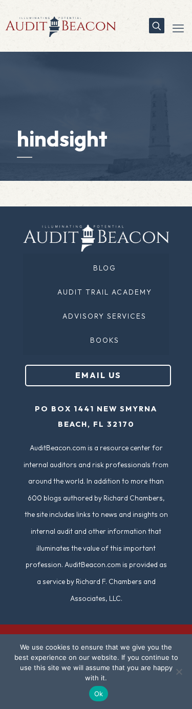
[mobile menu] (178, 28)
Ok (98, 694)
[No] (179, 671)
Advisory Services (104, 316)
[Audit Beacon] (58, 25)
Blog (104, 268)
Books (104, 340)
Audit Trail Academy (104, 292)
